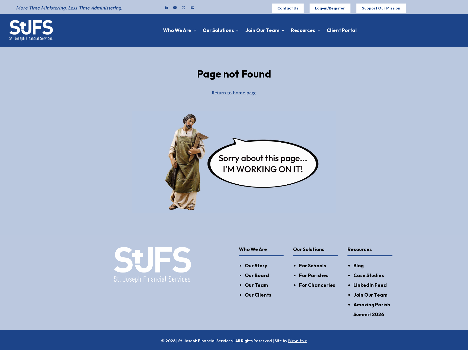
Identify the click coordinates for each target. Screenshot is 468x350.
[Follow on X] (183, 7)
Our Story (256, 265)
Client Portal (342, 30)
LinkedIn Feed (370, 285)
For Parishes (314, 275)
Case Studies (368, 275)
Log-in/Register (330, 8)
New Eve (297, 340)
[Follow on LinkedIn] (166, 7)
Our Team (256, 285)
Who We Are (177, 30)
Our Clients (258, 295)
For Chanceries (317, 285)
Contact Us (287, 8)
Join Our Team (262, 30)
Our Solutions (218, 30)
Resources (303, 30)
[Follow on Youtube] (175, 7)
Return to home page (234, 93)
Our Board (257, 275)
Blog (358, 265)
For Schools (312, 265)
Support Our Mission (381, 8)
